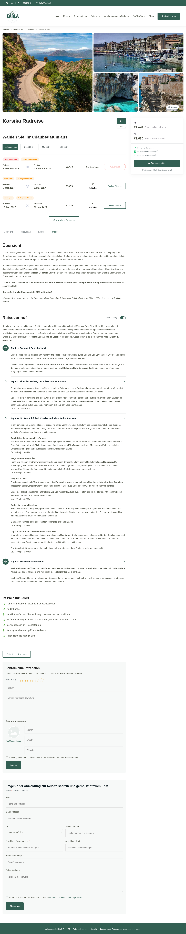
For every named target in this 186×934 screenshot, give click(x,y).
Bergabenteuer (80, 16)
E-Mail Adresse (13, 812)
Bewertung (11, 679)
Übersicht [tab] (8, 232)
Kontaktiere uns (169, 16)
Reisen (66, 16)
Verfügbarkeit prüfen (157, 163)
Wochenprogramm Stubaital (116, 16)
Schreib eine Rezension (16, 654)
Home (56, 16)
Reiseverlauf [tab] (25, 232)
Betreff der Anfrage (15, 856)
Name (9, 797)
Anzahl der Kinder (73, 841)
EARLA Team (139, 16)
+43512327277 (27, 3)
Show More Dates (62, 220)
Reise (9, 791)
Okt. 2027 (64, 147)
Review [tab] (54, 232)
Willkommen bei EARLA (54, 929)
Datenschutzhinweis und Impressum (65, 897)
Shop (151, 16)
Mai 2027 (46, 147)
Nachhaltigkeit (105, 929)
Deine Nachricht (13, 870)
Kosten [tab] (41, 232)
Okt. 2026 (28, 147)
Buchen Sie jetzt (114, 186)
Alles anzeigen (11, 147)
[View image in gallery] (47, 34)
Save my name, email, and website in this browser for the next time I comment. (44, 757)
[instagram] (12, 3)
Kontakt (94, 929)
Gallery (174, 107)
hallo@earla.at (45, 3)
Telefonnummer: (73, 826)
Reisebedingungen (80, 929)
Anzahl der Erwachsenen (17, 841)
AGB (68, 929)
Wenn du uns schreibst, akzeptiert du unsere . (45, 897)
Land (8, 826)
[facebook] (7, 3)
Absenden (15, 906)
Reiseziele (95, 16)
